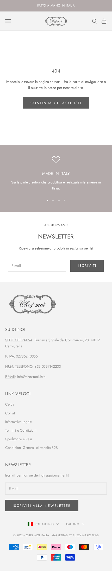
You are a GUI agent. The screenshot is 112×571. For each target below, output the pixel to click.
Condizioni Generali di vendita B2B (31, 447)
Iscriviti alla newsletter (42, 505)
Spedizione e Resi (18, 439)
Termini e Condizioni (20, 430)
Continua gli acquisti (56, 102)
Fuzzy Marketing (86, 535)
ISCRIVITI (87, 265)
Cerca (9, 404)
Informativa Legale (18, 421)
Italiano (72, 524)
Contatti (10, 413)
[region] (56, 173)
